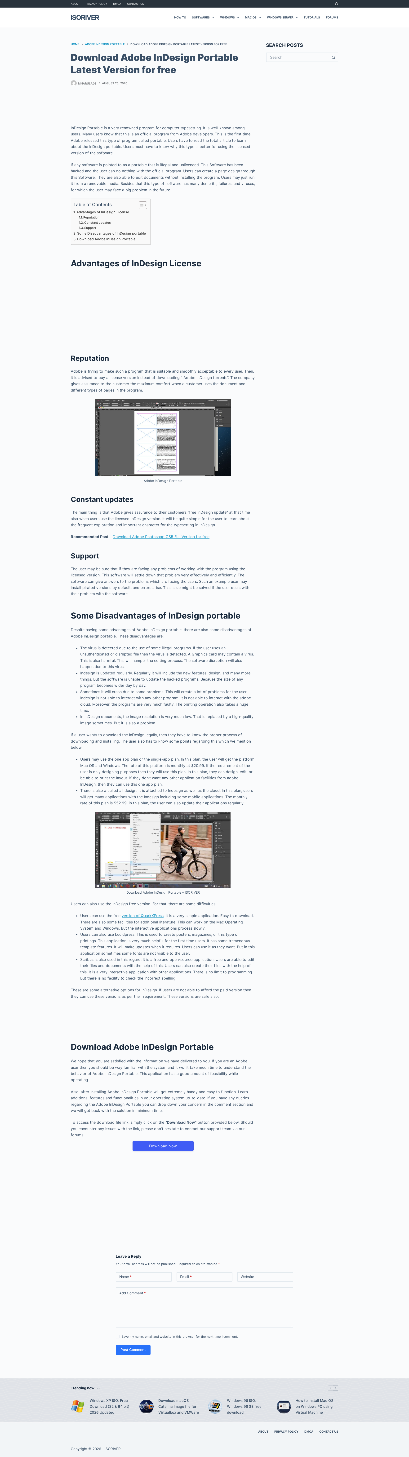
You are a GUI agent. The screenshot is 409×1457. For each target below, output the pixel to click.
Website (247, 1276)
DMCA (117, 3)
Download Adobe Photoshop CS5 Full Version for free (161, 536)
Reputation (91, 217)
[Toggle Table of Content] (140, 205)
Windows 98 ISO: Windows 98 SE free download (244, 1406)
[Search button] (333, 57)
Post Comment (133, 1349)
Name (125, 1276)
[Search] (336, 3)
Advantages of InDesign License (103, 212)
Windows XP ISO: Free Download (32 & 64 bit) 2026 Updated (109, 1406)
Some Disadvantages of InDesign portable (111, 233)
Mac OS (251, 17)
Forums (332, 17)
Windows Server (280, 17)
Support (90, 228)
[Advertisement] (163, 106)
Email (186, 1276)
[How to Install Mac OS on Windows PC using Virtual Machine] (284, 1406)
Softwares (201, 17)
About (75, 3)
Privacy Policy (96, 3)
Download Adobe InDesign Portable (106, 239)
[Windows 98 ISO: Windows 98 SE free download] (215, 1406)
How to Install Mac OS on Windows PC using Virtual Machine (314, 1406)
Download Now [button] (163, 1146)
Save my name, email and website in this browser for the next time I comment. (180, 1336)
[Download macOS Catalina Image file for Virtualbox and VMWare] (146, 1406)
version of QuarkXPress (143, 915)
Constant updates (97, 222)
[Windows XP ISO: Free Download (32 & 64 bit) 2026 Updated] (78, 1406)
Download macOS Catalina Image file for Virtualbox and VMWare (178, 1406)
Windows (227, 17)
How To (180, 17)
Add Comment (132, 1293)
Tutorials (312, 17)
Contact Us (135, 3)
